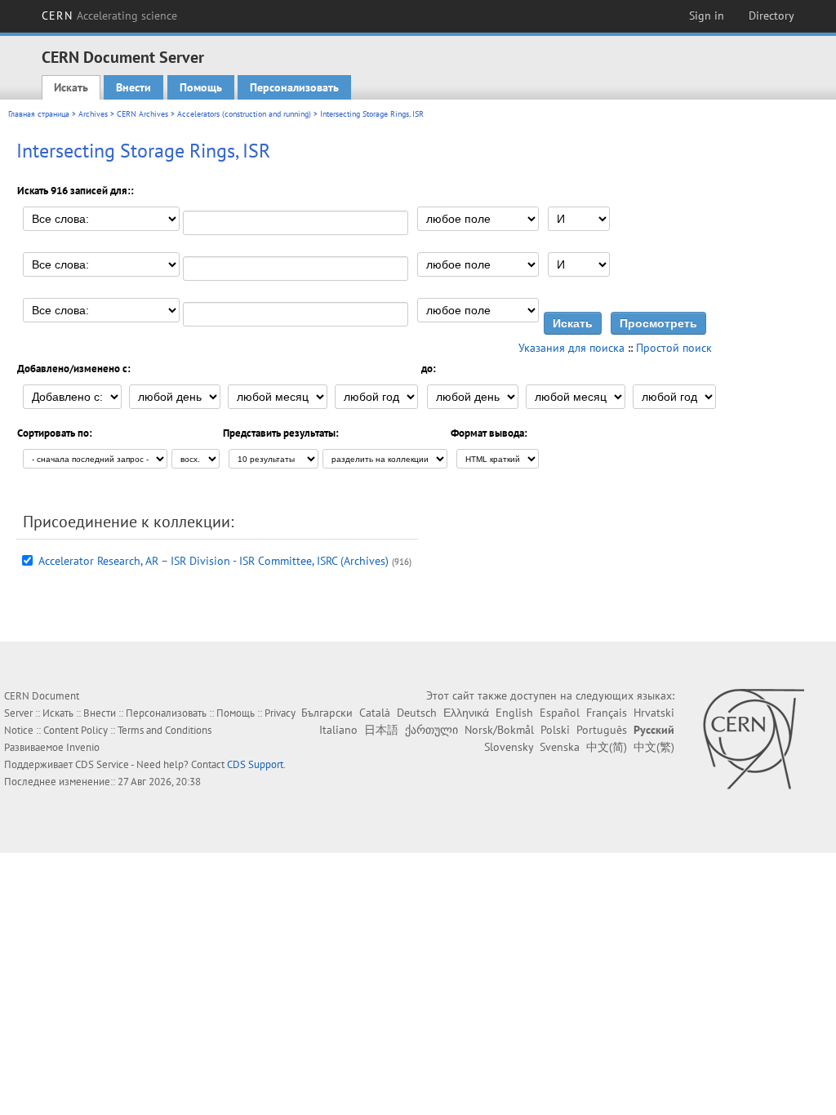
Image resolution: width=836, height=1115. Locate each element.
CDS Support (255, 764)
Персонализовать (294, 87)
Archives (93, 114)
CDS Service (102, 764)
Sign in (706, 15)
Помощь (201, 87)
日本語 (381, 729)
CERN (109, 15)
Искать (71, 87)
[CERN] (753, 738)
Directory (771, 15)
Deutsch (417, 712)
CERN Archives (142, 114)
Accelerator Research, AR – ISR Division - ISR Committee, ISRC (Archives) (213, 560)
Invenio (83, 747)
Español (560, 712)
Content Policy (75, 730)
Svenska (560, 747)
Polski (555, 729)
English (514, 712)
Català (374, 712)
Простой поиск (674, 347)
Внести (133, 87)
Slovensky (508, 747)
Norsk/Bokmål (499, 729)
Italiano (338, 729)
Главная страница (38, 114)
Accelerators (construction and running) (244, 114)
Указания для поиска (571, 347)
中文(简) (606, 747)
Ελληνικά (466, 712)
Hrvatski (654, 712)
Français (606, 712)
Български (327, 712)
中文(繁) (654, 747)
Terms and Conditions (164, 730)
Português (601, 729)
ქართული (431, 729)
